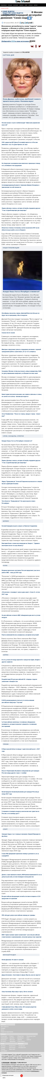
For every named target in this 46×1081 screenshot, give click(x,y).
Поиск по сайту (5, 8)
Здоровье (12, 1041)
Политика (4, 1036)
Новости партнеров (7, 1032)
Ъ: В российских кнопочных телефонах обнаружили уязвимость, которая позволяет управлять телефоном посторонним (19, 724)
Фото (2, 1030)
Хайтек (5, 655)
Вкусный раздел (9, 955)
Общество (20, 1036)
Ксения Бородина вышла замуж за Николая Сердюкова (19, 526)
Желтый (12, 1039)
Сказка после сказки (8, 332)
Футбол (3, 1046)
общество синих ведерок (13, 13)
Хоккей (3, 1047)
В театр (3, 1041)
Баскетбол (12, 1046)
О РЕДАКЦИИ (5, 1062)
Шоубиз (6, 521)
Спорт (5, 829)
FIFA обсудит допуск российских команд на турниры (18, 915)
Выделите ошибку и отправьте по (16, 52)
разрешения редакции (8, 1068)
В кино (12, 1036)
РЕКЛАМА (13, 1062)
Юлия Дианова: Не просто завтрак (13, 959)
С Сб (26, 23)
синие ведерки (8, 11)
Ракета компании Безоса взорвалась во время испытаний (20, 635)
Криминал (20, 1038)
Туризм (5, 744)
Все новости (4, 1026)
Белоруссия (22, 1047)
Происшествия (31, 1036)
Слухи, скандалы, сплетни (13, 436)
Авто (28, 1038)
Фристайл (12, 1049)
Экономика (4, 1038)
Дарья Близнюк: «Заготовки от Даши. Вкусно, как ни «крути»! (21, 975)
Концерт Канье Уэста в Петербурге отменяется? (21, 291)
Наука (5, 565)
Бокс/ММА (4, 1051)
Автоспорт (12, 1047)
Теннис (3, 1049)
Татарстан (22, 1046)
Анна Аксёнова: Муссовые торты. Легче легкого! (17, 991)
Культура (3, 1039)
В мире (3, 1028)
